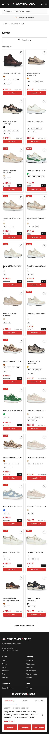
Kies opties (11, 93)
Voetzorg (29, 660)
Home (4, 660)
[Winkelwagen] (46, 4)
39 (4, 83)
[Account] (7, 3)
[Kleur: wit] (28, 125)
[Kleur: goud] (28, 367)
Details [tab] (24, 701)
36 (4, 79)
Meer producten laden (24, 625)
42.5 (9, 179)
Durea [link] (23, 24)
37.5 (9, 79)
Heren (4, 667)
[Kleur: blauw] (4, 510)
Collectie (14, 24)
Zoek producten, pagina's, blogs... (19, 11)
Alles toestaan (38, 727)
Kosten (29, 677)
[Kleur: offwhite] (4, 271)
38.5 (18, 79)
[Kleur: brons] (28, 78)
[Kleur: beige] (4, 176)
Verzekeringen (31, 674)
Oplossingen (31, 671)
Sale (3, 674)
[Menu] (3, 3)
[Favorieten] (41, 3)
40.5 (41, 81)
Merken (5, 677)
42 (28, 85)
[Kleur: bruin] (4, 76)
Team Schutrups (8, 688)
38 (13, 79)
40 (8, 83)
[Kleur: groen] (28, 174)
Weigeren (10, 727)
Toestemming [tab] (9, 701)
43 (43, 177)
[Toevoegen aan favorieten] (21, 52)
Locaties (29, 667)
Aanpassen (24, 727)
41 (9, 134)
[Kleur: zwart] (4, 127)
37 (4, 513)
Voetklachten (31, 664)
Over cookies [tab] (39, 701)
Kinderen (5, 671)
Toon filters (26, 40)
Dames (4, 664)
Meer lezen (8, 721)
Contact (29, 688)
